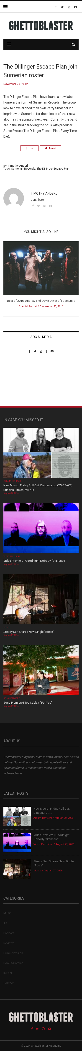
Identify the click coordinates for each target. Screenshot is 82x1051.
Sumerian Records (23, 168)
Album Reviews (12, 481)
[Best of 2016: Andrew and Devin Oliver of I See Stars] (41, 269)
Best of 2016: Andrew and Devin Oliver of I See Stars (41, 300)
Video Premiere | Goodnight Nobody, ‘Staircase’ (34, 560)
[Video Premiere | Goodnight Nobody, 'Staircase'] (41, 528)
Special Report (28, 306)
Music (6, 627)
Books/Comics (13, 963)
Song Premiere (11, 698)
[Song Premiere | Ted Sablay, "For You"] (41, 670)
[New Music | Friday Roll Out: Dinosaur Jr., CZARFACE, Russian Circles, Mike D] (41, 453)
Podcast (8, 933)
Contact (8, 983)
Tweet (52, 148)
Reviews (8, 943)
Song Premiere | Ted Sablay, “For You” (27, 702)
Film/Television (13, 953)
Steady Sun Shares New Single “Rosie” (28, 631)
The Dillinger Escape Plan (53, 168)
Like (30, 148)
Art (5, 923)
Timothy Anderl (18, 165)
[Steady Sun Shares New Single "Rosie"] (41, 599)
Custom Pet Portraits (16, 384)
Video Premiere (11, 556)
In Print (7, 973)
